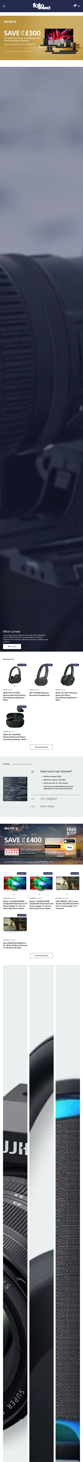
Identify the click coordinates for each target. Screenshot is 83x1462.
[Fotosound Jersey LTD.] (41, 6)
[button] (4, 6)
